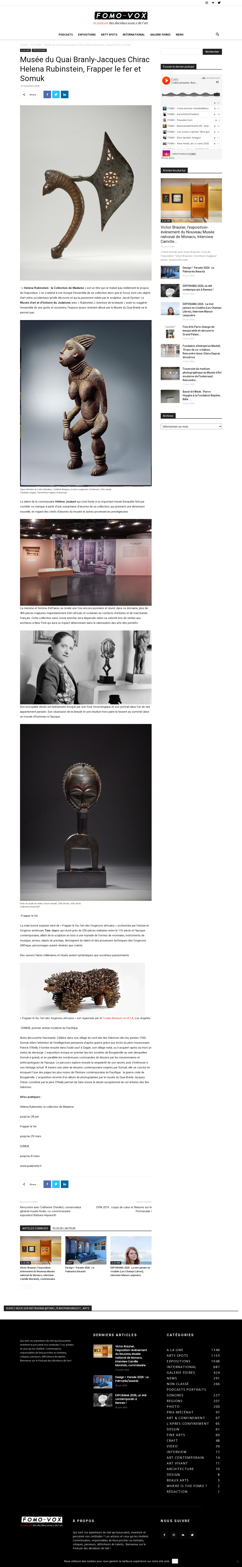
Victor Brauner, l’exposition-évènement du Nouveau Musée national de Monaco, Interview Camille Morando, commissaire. (131, 1355)
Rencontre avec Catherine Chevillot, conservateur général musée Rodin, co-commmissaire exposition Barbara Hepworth (50, 1211)
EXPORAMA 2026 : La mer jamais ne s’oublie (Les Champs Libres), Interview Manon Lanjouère (130, 1271)
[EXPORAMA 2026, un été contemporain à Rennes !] (170, 290)
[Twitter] (219, 2)
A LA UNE (36, 44)
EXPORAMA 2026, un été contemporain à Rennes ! (131, 1399)
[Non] (237, 1561)
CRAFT (69, 1262)
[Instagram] (206, 2)
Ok (175, 1561)
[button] (217, 35)
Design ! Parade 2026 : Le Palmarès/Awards (132, 1379)
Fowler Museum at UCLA (118, 1018)
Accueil (24, 44)
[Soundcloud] (213, 2)
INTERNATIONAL (134, 34)
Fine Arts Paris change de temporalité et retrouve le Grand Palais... (198, 330)
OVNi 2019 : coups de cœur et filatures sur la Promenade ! (124, 1209)
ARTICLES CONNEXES (35, 1228)
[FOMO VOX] (121, 18)
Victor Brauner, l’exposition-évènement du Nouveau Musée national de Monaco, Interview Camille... (187, 234)
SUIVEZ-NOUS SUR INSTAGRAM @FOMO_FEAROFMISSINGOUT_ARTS (47, 1308)
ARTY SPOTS (109, 34)
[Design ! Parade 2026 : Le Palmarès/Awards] (85, 1250)
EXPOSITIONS (87, 34)
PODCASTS (66, 34)
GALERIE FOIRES (160, 34)
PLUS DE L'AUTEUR (64, 1228)
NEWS (180, 34)
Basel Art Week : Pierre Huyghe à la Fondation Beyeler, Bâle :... (202, 395)
